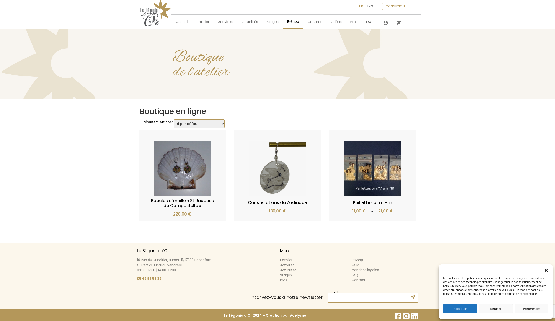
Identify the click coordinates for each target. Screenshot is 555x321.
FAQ (369, 22)
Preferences (531, 308)
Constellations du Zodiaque (277, 202)
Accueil (182, 22)
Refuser (495, 308)
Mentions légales (365, 270)
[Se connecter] (385, 22)
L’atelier (203, 22)
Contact (315, 22)
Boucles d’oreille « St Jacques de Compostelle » (182, 203)
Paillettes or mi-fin (372, 202)
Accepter (460, 308)
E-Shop (293, 21)
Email (334, 291)
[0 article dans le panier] (398, 22)
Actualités (249, 22)
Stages (273, 22)
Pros (353, 22)
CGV (355, 265)
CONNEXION (395, 6)
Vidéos (336, 22)
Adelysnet (299, 315)
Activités (225, 22)
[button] (546, 270)
